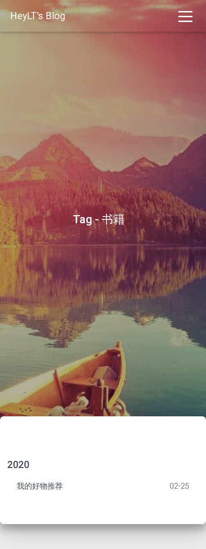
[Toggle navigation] (185, 16)
